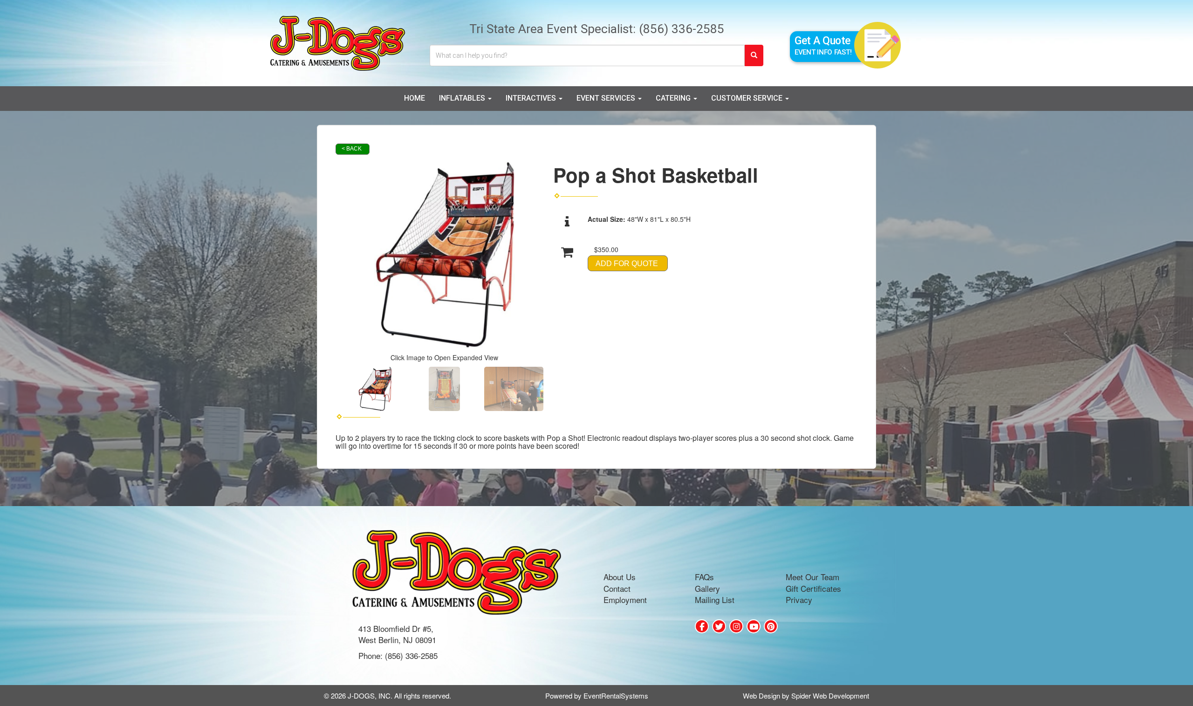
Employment (625, 599)
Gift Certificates (813, 588)
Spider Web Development (830, 695)
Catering (674, 98)
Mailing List (714, 599)
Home (414, 98)
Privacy (799, 599)
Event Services (606, 98)
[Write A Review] (736, 626)
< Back (352, 148)
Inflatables (463, 98)
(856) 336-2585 (681, 28)
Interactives (532, 98)
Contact (617, 588)
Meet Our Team (812, 577)
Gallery (707, 588)
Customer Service (747, 98)
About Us (619, 577)
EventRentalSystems (615, 695)
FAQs (704, 577)
